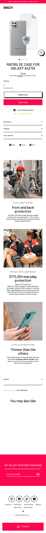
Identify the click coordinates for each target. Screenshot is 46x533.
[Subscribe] (38, 474)
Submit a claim (28, 507)
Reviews (6, 379)
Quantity (6, 81)
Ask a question (8, 135)
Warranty (38, 504)
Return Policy (17, 507)
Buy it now (23, 102)
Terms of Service (28, 504)
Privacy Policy (18, 504)
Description (7, 122)
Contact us (8, 504)
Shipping (20, 75)
